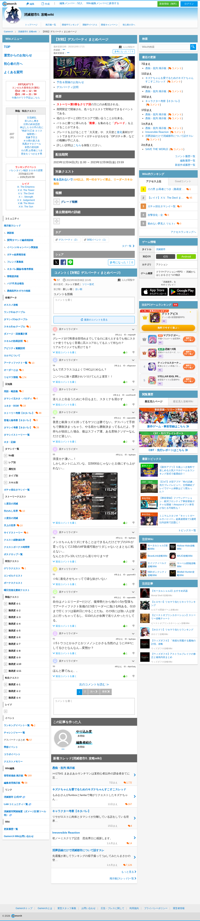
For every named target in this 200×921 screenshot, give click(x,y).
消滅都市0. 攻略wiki (39, 14)
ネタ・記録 (10, 442)
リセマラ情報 (11, 377)
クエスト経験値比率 (14, 539)
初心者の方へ (129, 24)
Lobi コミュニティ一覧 (16, 804)
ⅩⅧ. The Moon (26, 203)
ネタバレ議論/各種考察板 (20, 269)
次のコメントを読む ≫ (94, 684)
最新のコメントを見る (96, 319)
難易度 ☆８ (15, 650)
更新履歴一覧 (11, 829)
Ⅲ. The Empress (26, 186)
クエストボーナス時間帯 (17, 547)
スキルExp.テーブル (14, 326)
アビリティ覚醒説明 (14, 348)
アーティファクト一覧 (15, 362)
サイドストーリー (13, 532)
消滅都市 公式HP (13, 797)
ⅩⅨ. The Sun (25, 206)
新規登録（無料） (168, 3)
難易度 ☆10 (15, 664)
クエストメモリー (13, 761)
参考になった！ (123, 51)
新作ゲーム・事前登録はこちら (166, 426)
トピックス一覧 (187, 530)
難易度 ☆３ (15, 617)
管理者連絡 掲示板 (13, 775)
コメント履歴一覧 (185, 156)
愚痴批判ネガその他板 (18, 290)
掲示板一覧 (51, 24)
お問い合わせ (88, 908)
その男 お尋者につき (32, 150)
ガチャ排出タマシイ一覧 (17, 489)
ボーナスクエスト (13, 583)
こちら (77, 145)
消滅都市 (160, 249)
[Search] (193, 47)
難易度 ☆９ (15, 657)
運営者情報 (179, 908)
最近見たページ (153, 401)
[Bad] (133, 352)
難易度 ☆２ (15, 610)
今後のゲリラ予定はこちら (26, 97)
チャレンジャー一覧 (14, 732)
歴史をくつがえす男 (31, 153)
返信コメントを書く (66, 352)
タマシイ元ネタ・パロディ (18, 398)
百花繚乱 (31, 117)
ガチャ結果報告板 (16, 254)
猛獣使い (31, 134)
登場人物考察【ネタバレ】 (18, 420)
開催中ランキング (70, 24)
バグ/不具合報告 (15, 283)
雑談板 (10, 232)
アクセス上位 (153, 181)
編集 (32, 4)
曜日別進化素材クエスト (17, 590)
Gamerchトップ (24, 908)
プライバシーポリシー (156, 908)
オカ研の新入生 (31, 140)
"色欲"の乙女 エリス (31, 130)
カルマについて (12, 355)
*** (64, 50)
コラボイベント (12, 754)
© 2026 (6, 916)
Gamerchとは (45, 908)
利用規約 (134, 908)
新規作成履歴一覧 (185, 164)
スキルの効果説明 (13, 341)
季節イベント (11, 747)
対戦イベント (94, 239)
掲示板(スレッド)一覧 (122, 878)
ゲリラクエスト (12, 568)
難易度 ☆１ (15, 603)
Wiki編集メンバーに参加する (102, 3)
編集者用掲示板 (12, 782)
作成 (47, 4)
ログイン (189, 3)
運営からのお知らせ (18, 55)
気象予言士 (32, 137)
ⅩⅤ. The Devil (26, 193)
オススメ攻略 (11, 304)
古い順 (78, 289)
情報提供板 (13, 276)
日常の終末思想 (31, 124)
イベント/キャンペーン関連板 (22, 247)
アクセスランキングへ (183, 231)
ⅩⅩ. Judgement (26, 200)
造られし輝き (32, 121)
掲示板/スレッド (12, 225)
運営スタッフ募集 (66, 908)
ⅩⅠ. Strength (25, 196)
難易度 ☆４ (15, 623)
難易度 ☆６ (15, 637)
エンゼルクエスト (13, 575)
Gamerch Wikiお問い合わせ (19, 836)
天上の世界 (10, 525)
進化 (119, 132)
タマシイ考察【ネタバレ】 (18, 427)
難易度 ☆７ (15, 644)
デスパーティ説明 (68, 87)
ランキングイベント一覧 (17, 725)
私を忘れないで (63, 179)
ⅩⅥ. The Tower (25, 190)
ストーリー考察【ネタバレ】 (19, 413)
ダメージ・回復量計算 (15, 333)
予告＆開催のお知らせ (70, 82)
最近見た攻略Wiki (183, 401)
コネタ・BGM (11, 405)
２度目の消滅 (11, 518)
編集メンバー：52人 (71, 3)
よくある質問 (13, 72)
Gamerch (9, 4)
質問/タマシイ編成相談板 (20, 240)
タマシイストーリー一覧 (17, 434)
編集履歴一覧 (187, 160)
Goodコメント (183, 181)
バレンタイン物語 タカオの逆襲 (26, 170)
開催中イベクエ (90, 24)
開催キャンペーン (109, 24)
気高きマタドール (31, 143)
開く (133, 329)
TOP (7, 47)
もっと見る (127, 871)
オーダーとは (11, 370)
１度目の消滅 (11, 503)
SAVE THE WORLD (164, 149)
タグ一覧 (126, 246)
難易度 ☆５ (15, 630)
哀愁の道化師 (32, 147)
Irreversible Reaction (165, 132)
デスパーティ (66, 239)
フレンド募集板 (15, 261)
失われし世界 (11, 511)
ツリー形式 (88, 284)
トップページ (31, 24)
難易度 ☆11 (15, 671)
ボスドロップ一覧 (13, 554)
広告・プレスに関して (112, 908)
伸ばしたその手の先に (31, 127)
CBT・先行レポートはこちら (166, 450)
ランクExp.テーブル (14, 312)
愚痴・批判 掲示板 (164, 68)
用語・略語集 (11, 391)
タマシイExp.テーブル (16, 319)
